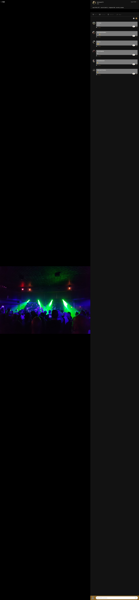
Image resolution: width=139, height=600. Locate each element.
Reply (100, 27)
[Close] (3, 1)
